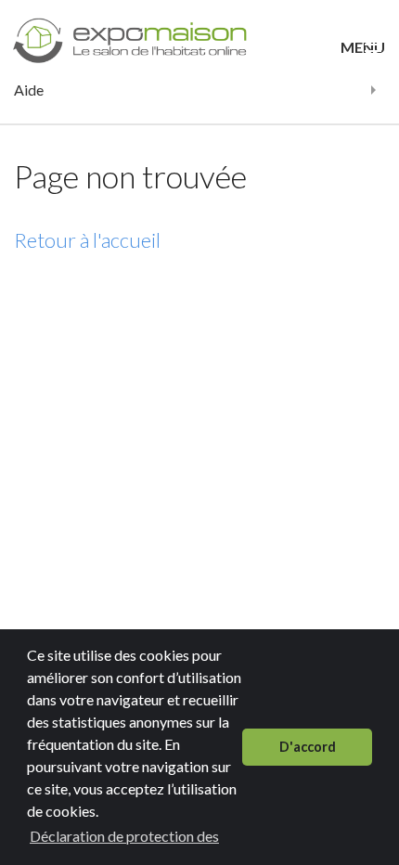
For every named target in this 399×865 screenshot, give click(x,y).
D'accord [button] (307, 747)
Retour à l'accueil (87, 239)
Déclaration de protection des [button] (124, 836)
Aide (29, 89)
